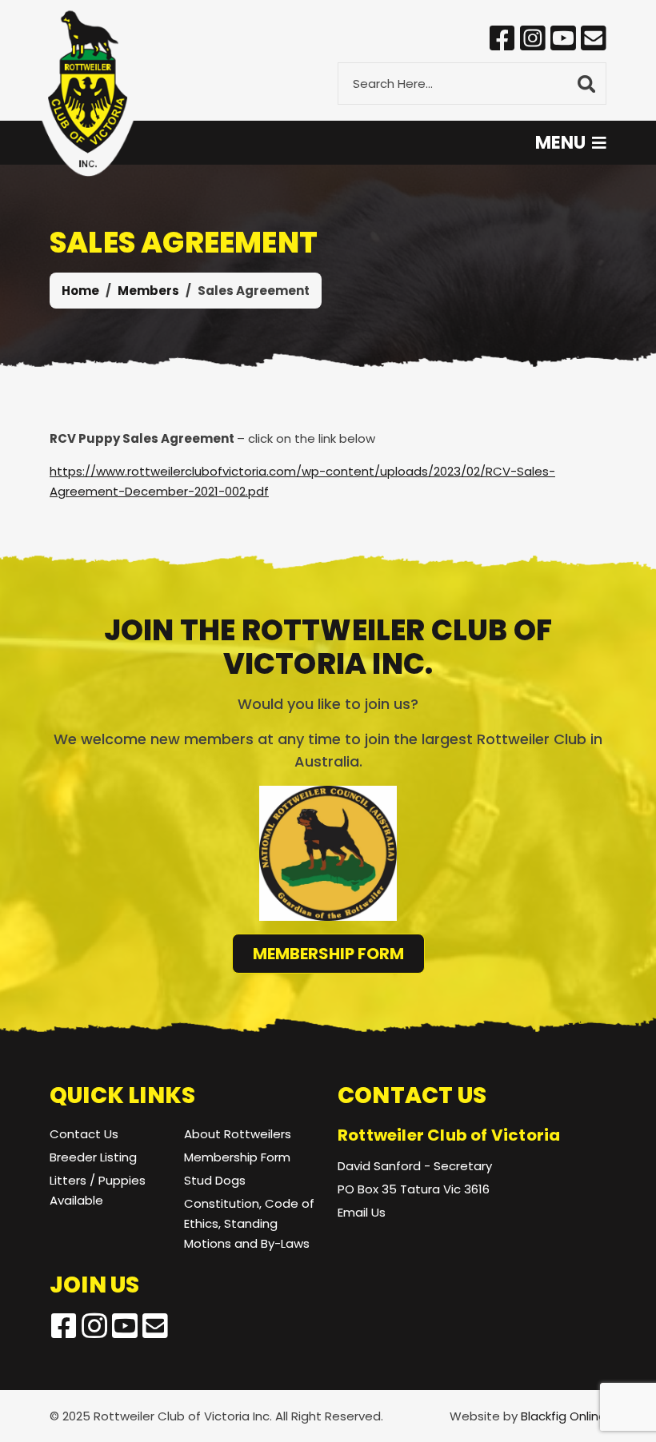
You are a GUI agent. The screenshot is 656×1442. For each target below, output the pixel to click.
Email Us (362, 1212)
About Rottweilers (237, 1133)
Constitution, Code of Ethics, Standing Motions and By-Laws (249, 1223)
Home (80, 290)
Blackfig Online (563, 1416)
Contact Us (84, 1133)
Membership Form (328, 953)
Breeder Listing (93, 1157)
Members (148, 290)
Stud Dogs (215, 1180)
